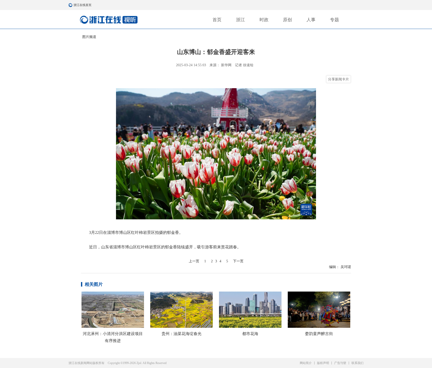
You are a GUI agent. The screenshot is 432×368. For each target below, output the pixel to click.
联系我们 (358, 363)
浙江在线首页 (71, 5)
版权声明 (323, 363)
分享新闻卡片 (338, 79)
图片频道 (89, 37)
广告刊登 (340, 363)
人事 (311, 19)
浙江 (240, 19)
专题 (334, 19)
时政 (264, 19)
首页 (217, 19)
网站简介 (306, 363)
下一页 (238, 261)
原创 (287, 19)
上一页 (194, 261)
